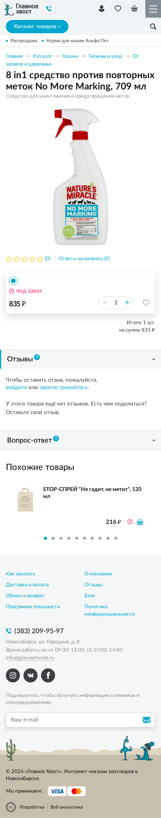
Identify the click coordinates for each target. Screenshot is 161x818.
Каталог (42, 56)
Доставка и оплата (27, 585)
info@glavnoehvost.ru (30, 658)
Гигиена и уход (105, 56)
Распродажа (24, 40)
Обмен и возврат (25, 595)
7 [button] (92, 538)
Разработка (32, 807)
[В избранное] (146, 302)
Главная (14, 56)
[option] (80, 177)
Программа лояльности (33, 606)
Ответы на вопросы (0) (84, 258)
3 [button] (61, 538)
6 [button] (84, 538)
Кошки (70, 56)
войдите (16, 387)
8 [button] (100, 538)
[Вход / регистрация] (102, 9)
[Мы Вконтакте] (30, 675)
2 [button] (53, 538)
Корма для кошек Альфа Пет (78, 40)
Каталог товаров (35, 26)
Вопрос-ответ (32, 440)
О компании (98, 574)
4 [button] (69, 538)
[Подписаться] (147, 720)
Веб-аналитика (66, 807)
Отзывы (22, 359)
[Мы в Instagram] (13, 675)
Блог (89, 595)
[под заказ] (140, 522)
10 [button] (116, 538)
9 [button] (108, 538)
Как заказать (20, 574)
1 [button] (45, 538)
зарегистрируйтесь (63, 387)
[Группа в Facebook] (48, 675)
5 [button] (76, 538)
